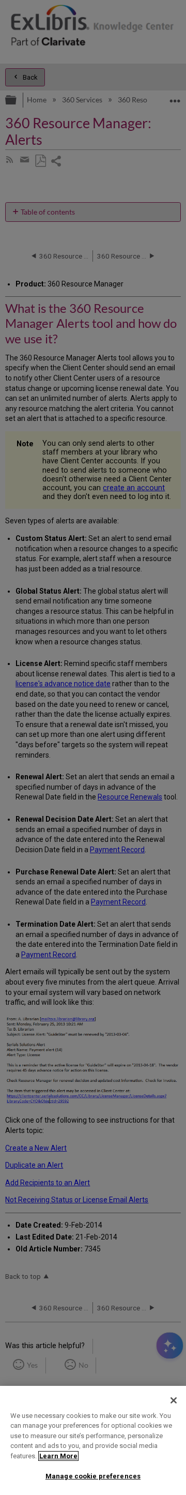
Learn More (58, 1456)
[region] (93, 1440)
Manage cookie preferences (93, 1476)
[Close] (173, 1400)
